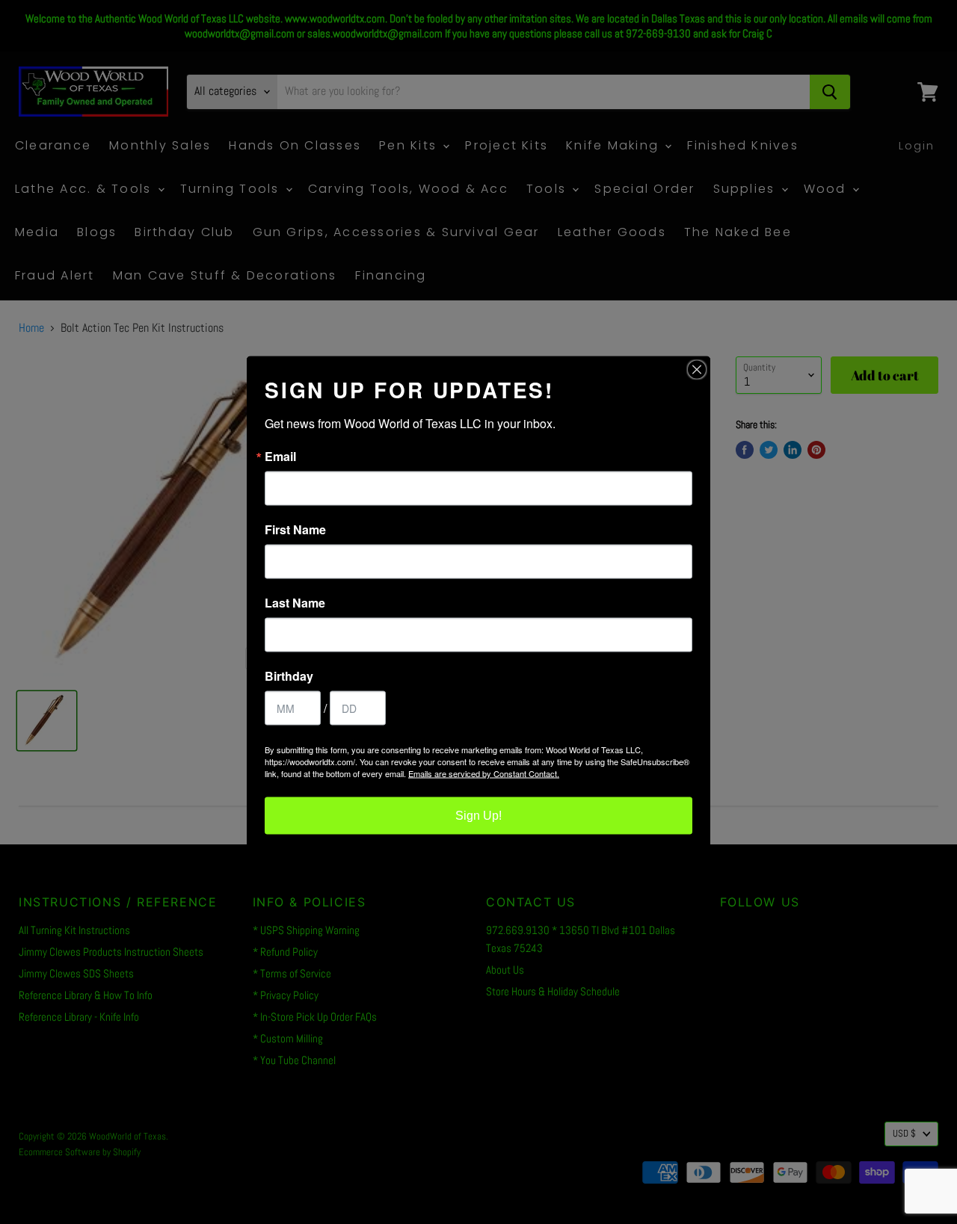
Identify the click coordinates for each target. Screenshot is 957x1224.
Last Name (295, 603)
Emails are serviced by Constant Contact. (483, 773)
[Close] (697, 370)
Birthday (289, 676)
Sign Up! (478, 815)
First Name (295, 530)
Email (280, 457)
